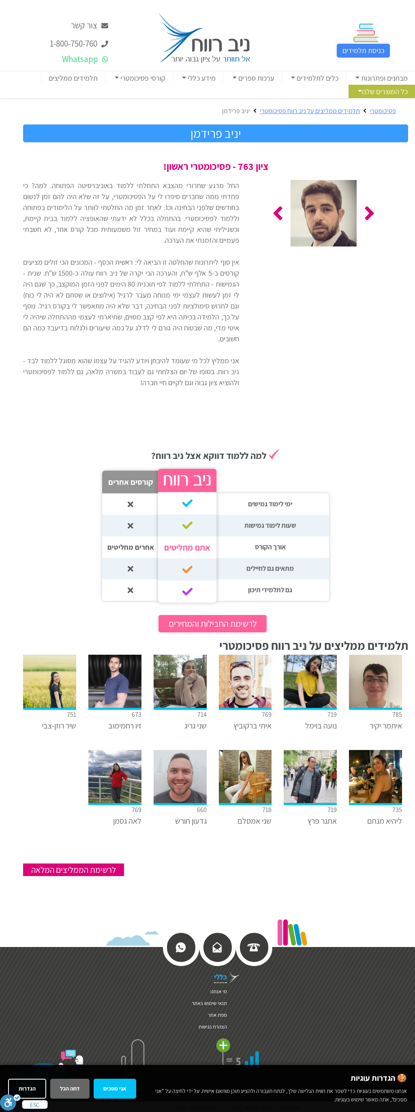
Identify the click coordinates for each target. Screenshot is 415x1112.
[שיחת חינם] (253, 947)
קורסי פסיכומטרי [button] (142, 78)
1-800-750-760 (74, 43)
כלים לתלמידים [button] (316, 78)
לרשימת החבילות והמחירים (213, 623)
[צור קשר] (217, 947)
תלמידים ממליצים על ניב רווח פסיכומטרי (310, 111)
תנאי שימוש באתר (209, 1003)
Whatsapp (81, 59)
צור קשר (85, 25)
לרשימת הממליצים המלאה (73, 869)
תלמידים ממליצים (73, 78)
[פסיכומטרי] (204, 37)
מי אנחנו (218, 991)
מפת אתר (217, 1014)
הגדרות (27, 1088)
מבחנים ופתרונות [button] (383, 78)
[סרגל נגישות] (10, 1102)
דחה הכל (70, 1088)
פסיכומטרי (383, 111)
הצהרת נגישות (213, 1026)
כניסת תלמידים (363, 50)
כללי (220, 976)
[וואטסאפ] (180, 947)
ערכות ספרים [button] (255, 78)
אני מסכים (114, 1088)
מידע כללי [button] (201, 78)
